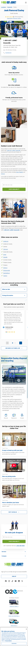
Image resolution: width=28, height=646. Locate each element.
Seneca (3, 173)
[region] (14, 636)
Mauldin (21, 172)
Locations (3, 7)
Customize (14, 643)
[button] (26, 2)
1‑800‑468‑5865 (20, 545)
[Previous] (7, 343)
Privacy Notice (8, 640)
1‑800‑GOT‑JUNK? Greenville (13, 150)
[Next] (20, 343)
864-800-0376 (8, 52)
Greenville (9, 7)
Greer (17, 172)
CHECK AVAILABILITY (14, 541)
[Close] (26, 629)
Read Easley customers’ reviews (14, 18)
